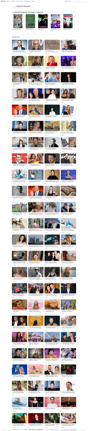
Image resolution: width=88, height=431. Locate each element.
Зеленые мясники (16, 29)
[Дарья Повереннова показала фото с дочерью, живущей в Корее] (52, 112)
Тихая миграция (29, 29)
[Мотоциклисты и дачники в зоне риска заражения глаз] (19, 209)
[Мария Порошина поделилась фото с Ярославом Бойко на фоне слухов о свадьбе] (68, 63)
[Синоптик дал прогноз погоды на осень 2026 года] (19, 79)
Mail (1, 430)
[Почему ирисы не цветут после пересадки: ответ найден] (68, 307)
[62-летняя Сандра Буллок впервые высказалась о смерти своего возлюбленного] (19, 339)
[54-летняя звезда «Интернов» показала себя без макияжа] (19, 388)
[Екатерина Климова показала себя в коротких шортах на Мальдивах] (35, 177)
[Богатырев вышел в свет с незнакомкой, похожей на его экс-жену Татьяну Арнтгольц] (19, 355)
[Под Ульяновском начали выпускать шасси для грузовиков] (52, 242)
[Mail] (1, 1)
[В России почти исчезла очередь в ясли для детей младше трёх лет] (68, 420)
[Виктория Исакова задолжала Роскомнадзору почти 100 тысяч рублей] (35, 420)
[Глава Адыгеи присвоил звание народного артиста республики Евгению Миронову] (68, 388)
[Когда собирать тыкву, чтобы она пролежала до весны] (52, 307)
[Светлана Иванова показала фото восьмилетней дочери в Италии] (35, 209)
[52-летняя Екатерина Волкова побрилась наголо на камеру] (52, 355)
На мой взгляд (41, 29)
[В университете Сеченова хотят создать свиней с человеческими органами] (68, 193)
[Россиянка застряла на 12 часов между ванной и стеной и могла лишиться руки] (19, 177)
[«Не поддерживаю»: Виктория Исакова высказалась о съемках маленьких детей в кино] (19, 128)
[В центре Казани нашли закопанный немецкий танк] (68, 144)
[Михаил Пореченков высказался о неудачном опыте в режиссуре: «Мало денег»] (68, 290)
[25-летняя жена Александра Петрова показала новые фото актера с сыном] (68, 96)
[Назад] (72, 12)
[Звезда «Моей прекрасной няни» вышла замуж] (19, 307)
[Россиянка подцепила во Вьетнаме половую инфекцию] (68, 128)
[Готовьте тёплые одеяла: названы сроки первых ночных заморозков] (52, 420)
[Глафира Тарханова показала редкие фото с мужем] (35, 355)
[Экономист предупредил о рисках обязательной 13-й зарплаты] (68, 355)
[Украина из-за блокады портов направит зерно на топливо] (68, 258)
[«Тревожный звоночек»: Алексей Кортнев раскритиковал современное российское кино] (35, 144)
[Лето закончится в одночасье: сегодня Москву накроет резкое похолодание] (35, 242)
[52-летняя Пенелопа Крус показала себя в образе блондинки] (19, 242)
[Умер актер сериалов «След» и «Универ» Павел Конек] (52, 161)
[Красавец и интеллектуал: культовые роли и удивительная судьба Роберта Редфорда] (35, 274)
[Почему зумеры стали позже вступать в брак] (19, 226)
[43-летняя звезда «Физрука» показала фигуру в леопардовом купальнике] (35, 323)
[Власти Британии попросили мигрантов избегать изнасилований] (52, 128)
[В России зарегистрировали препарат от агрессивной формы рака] (68, 226)
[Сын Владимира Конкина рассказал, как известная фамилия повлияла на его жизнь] (35, 96)
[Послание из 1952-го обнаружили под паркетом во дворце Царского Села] (52, 47)
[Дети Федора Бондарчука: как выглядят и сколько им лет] (35, 47)
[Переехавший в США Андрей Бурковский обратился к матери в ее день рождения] (19, 47)
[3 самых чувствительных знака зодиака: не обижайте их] (68, 323)
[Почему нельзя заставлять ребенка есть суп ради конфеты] (35, 79)
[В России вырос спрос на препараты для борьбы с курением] (52, 79)
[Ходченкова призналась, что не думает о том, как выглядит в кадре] (35, 404)
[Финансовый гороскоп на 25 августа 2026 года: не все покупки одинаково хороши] (35, 372)
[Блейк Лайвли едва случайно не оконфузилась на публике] (35, 258)
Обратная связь (83, 430)
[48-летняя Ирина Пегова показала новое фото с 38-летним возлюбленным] (68, 161)
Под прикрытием (66, 29)
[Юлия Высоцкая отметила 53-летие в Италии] (52, 193)
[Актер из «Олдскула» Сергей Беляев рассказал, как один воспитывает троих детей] (35, 112)
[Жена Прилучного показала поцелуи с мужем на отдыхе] (52, 290)
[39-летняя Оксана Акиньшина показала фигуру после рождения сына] (19, 274)
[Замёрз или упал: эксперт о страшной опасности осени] (68, 372)
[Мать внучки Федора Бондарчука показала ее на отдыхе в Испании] (35, 290)
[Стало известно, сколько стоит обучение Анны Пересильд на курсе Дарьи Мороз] (68, 177)
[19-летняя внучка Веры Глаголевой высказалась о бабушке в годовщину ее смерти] (35, 161)
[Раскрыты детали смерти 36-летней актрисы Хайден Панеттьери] (52, 63)
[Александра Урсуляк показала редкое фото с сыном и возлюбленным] (19, 144)
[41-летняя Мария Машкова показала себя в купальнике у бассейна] (19, 420)
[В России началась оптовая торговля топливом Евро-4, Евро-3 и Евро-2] (19, 290)
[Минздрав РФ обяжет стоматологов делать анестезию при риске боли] (19, 404)
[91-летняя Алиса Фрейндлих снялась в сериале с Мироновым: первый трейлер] (35, 63)
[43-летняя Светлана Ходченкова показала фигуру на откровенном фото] (35, 128)
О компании (5, 430)
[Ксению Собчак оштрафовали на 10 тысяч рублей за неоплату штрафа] (19, 161)
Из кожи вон (53, 29)
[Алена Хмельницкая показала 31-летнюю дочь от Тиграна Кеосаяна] (19, 193)
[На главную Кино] (4, 1)
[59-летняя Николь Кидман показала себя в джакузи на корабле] (68, 274)
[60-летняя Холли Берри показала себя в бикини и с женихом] (52, 209)
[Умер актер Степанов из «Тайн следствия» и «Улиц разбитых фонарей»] (68, 242)
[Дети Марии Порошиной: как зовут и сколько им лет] (19, 63)
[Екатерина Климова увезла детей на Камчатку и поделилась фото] (52, 177)
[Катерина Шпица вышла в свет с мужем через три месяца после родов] (52, 96)
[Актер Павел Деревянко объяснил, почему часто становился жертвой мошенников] (52, 404)
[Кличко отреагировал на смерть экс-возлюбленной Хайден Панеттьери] (19, 112)
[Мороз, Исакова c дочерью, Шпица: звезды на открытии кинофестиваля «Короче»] (52, 258)
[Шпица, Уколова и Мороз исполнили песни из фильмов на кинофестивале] (52, 226)
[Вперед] (74, 12)
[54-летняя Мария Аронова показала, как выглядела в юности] (52, 144)
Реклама (8, 430)
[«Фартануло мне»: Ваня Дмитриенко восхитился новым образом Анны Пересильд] (35, 226)
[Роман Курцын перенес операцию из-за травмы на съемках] (52, 323)
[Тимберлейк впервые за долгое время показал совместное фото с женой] (52, 372)
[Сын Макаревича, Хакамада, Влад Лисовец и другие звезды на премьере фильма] (68, 79)
